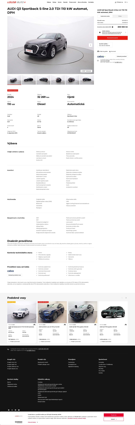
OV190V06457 (71, 133)
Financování (72, 2)
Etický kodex (41, 401)
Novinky (101, 368)
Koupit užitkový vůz (13, 366)
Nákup (49, 2)
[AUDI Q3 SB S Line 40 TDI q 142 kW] (52, 312)
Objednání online (12, 384)
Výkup (54, 2)
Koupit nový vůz (12, 362)
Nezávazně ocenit (43, 362)
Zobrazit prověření (122, 56)
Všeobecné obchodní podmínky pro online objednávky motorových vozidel (50, 385)
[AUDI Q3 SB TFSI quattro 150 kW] (82, 312)
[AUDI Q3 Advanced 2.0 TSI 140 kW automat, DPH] (21, 312)
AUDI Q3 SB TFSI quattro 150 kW (78, 327)
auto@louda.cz (118, 62)
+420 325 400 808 (104, 60)
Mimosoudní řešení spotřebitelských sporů (50, 399)
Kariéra (101, 373)
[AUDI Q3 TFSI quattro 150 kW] (113, 312)
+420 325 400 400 (43, 349)
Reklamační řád (42, 397)
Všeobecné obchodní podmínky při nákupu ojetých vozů (52, 392)
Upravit (113, 419)
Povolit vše (113, 415)
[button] (10, 45)
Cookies (40, 382)
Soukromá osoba (105, 16)
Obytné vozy (102, 366)
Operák (65, 2)
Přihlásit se (120, 2)
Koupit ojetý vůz (12, 364)
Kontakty (91, 2)
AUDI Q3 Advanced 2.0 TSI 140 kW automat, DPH (21, 327)
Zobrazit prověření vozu (14, 275)
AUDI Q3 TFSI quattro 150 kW (108, 327)
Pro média (102, 370)
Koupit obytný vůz (12, 368)
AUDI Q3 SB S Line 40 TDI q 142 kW (49, 327)
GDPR (39, 395)
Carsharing (71, 362)
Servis (59, 2)
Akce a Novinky (82, 2)
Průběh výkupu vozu (43, 364)
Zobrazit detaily (32, 422)
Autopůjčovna (72, 364)
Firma (119, 16)
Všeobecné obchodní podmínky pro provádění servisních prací (51, 388)
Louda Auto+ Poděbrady (106, 364)
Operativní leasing (73, 366)
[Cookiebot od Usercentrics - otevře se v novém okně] (19, 422)
